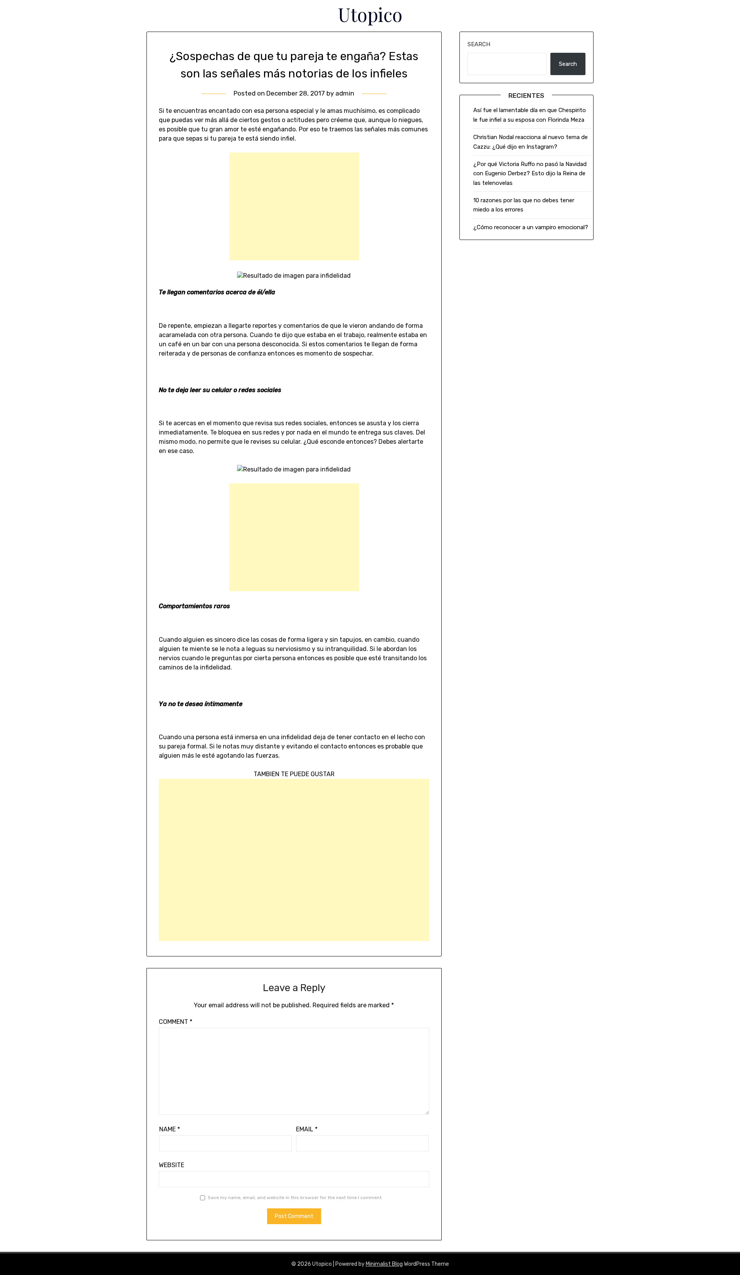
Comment (175, 1021)
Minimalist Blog (384, 1264)
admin (344, 93)
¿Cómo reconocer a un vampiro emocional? (530, 227)
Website (171, 1165)
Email (307, 1129)
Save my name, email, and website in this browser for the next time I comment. (295, 1197)
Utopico (370, 14)
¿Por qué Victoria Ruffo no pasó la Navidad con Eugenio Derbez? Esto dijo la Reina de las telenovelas (530, 173)
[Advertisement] (294, 206)
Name (169, 1129)
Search (479, 44)
